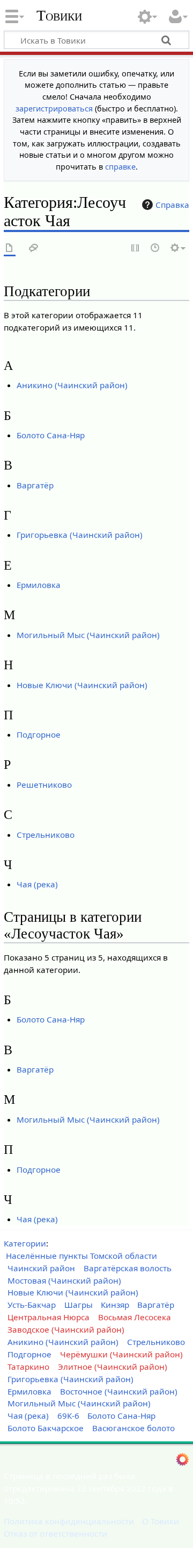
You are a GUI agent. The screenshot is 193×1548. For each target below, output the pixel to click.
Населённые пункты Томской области (81, 1255)
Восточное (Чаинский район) (118, 1391)
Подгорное (39, 734)
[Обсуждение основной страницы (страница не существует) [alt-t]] (34, 248)
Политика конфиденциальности (69, 1521)
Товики (59, 15)
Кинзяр (115, 1304)
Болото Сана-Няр (51, 435)
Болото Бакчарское (46, 1428)
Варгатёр (35, 485)
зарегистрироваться (54, 108)
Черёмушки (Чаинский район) (121, 1354)
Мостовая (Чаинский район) (64, 1280)
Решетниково (44, 784)
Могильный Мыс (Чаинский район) (88, 634)
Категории (25, 1243)
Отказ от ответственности (55, 1533)
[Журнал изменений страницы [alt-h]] (155, 248)
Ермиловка (39, 584)
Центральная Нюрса (49, 1317)
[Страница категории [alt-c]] (10, 248)
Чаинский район (41, 1268)
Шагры (78, 1304)
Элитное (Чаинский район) (112, 1366)
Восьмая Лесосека (134, 1317)
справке (120, 167)
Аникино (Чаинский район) (72, 385)
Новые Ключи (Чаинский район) (82, 685)
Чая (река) (37, 884)
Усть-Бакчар (32, 1304)
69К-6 (68, 1415)
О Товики (160, 1521)
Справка (172, 204)
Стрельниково (46, 834)
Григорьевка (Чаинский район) (80, 534)
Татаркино (28, 1366)
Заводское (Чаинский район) (66, 1329)
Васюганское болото (133, 1428)
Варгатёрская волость (128, 1268)
